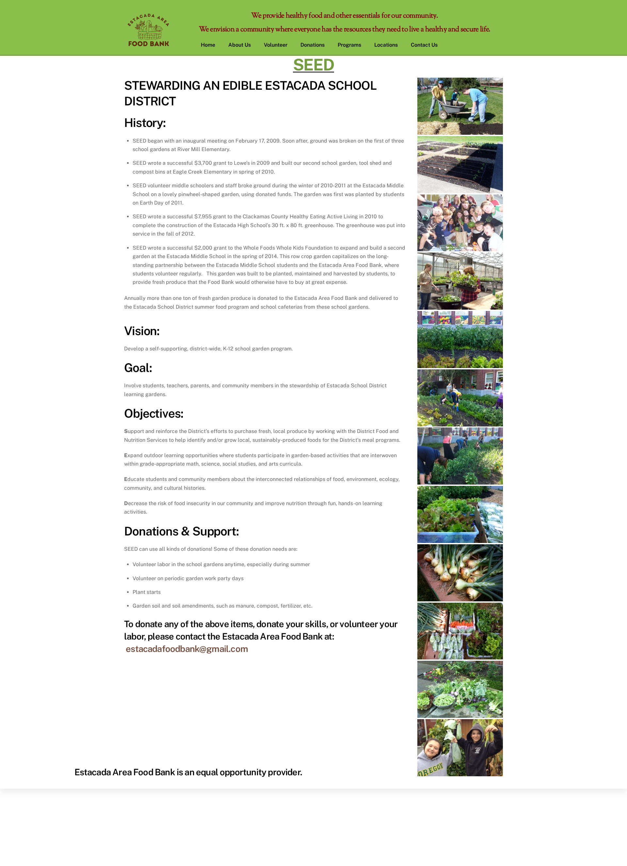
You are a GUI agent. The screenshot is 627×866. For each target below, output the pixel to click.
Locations (386, 45)
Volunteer (275, 45)
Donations (312, 45)
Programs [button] (349, 45)
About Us (239, 45)
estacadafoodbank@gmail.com (187, 648)
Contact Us (424, 45)
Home (208, 45)
